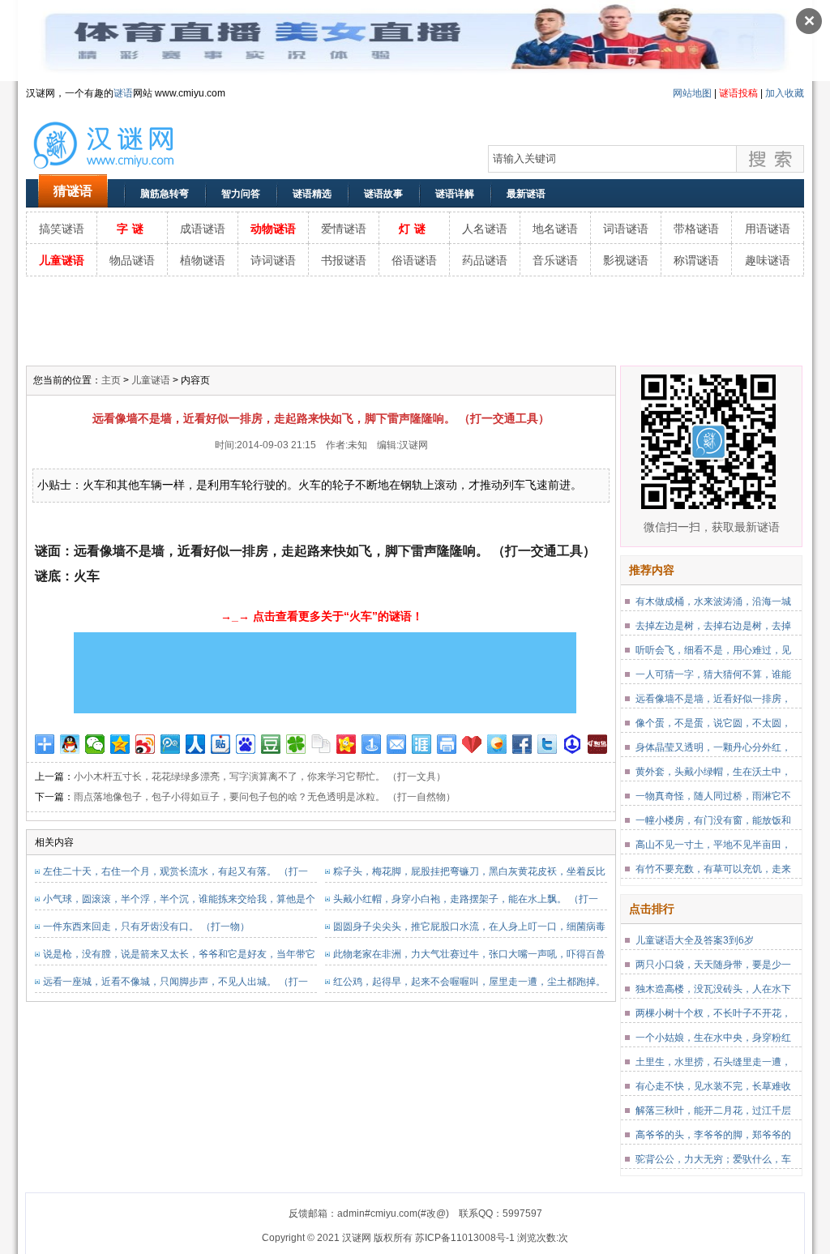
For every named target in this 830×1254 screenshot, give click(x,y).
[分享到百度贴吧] (221, 744)
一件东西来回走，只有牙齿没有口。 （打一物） (146, 926)
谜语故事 (383, 193)
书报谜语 (343, 260)
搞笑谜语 (61, 228)
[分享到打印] (447, 744)
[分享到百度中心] (573, 744)
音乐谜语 (555, 260)
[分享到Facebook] (522, 744)
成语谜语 (202, 228)
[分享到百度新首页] (246, 744)
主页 (111, 380)
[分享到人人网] (196, 744)
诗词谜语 (273, 260)
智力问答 (240, 193)
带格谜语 (696, 228)
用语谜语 (767, 228)
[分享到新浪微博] (145, 744)
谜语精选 (312, 193)
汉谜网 (413, 445)
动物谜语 (273, 228)
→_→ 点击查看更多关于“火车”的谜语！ (321, 616)
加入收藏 (784, 93)
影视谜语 (625, 260)
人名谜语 (484, 228)
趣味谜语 (767, 260)
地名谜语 (555, 228)
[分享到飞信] (497, 744)
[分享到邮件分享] (397, 744)
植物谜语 (202, 260)
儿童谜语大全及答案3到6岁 (694, 940)
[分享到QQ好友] (70, 744)
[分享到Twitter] (547, 744)
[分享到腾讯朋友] (296, 744)
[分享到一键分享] (372, 744)
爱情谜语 (343, 228)
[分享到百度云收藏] (472, 744)
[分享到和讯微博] (598, 744)
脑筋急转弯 (164, 193)
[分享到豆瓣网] (271, 744)
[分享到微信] (95, 744)
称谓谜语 (696, 260)
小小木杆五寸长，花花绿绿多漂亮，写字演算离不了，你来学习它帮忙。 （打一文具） (260, 776)
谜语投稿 (738, 93)
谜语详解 (454, 193)
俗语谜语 (414, 260)
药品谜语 (484, 260)
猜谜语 (72, 191)
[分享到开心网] (346, 744)
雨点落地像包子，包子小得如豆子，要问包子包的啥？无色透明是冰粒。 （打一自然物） (265, 796)
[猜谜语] (123, 171)
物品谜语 (132, 260)
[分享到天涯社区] (422, 744)
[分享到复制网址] (321, 744)
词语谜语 (625, 228)
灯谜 (414, 228)
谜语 (123, 93)
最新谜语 (526, 193)
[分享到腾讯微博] (170, 744)
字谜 (132, 228)
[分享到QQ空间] (120, 744)
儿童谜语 (61, 260)
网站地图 (692, 93)
